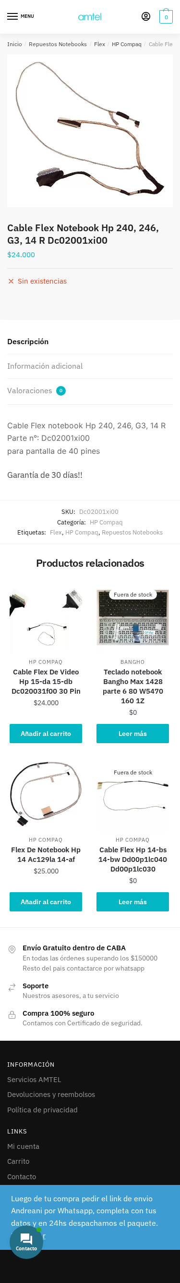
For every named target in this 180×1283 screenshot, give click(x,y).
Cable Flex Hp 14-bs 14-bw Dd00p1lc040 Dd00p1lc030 (132, 859)
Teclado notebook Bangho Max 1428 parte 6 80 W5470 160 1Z (133, 686)
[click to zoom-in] (90, 130)
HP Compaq (127, 44)
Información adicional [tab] (45, 366)
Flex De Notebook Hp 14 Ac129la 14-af (46, 854)
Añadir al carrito (46, 733)
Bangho (132, 662)
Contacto (21, 1176)
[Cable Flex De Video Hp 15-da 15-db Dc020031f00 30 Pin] (46, 617)
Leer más (133, 733)
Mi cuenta (23, 1146)
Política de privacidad (42, 1109)
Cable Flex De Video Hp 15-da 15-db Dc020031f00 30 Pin (46, 681)
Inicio (14, 44)
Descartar (28, 1235)
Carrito (18, 1161)
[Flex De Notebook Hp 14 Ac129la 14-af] (46, 795)
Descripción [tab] (27, 341)
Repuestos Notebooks (58, 44)
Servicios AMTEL (34, 1079)
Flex (99, 44)
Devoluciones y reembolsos (51, 1094)
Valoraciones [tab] (34, 390)
